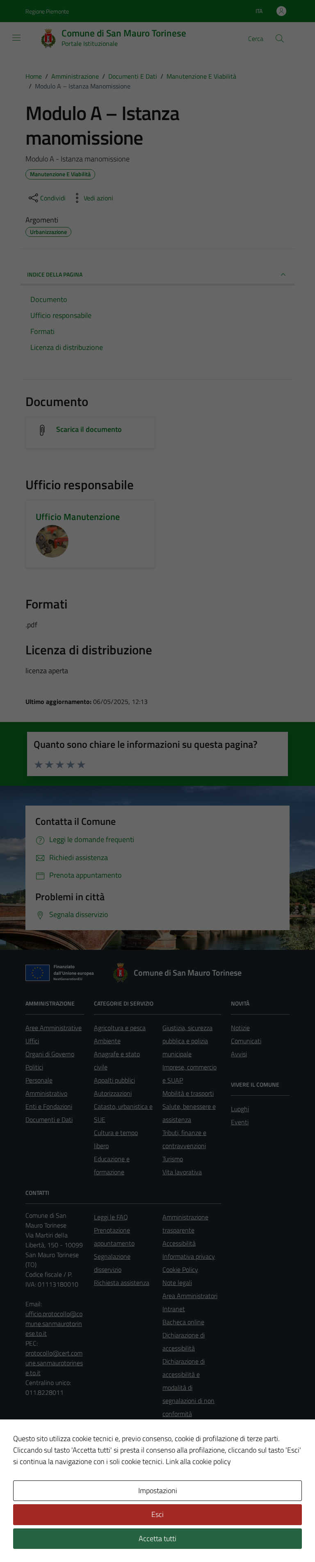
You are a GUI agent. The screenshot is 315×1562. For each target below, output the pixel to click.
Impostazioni (157, 1490)
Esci (157, 1514)
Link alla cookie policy (198, 1461)
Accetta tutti (157, 1538)
